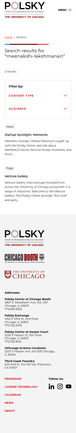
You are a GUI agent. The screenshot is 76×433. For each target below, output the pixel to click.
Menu (62, 10)
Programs (13, 379)
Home (8, 37)
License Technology (21, 387)
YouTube (68, 386)
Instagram (60, 386)
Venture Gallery (16, 176)
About (10, 411)
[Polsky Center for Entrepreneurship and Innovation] (28, 10)
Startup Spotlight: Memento (26, 135)
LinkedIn (51, 386)
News (9, 403)
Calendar (13, 395)
